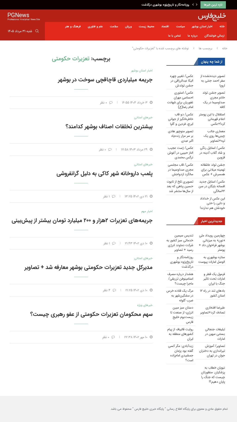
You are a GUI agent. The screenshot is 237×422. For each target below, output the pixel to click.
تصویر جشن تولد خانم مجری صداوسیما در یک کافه (214, 100)
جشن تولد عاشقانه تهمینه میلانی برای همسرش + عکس (213, 169)
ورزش (128, 26)
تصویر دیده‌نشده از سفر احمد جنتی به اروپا (212, 80)
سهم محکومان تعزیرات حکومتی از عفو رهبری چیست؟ (91, 314)
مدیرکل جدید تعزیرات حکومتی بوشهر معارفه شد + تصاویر (89, 267)
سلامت (114, 26)
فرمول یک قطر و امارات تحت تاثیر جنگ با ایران (214, 279)
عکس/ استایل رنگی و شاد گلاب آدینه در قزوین (212, 152)
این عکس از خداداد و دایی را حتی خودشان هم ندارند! (212, 203)
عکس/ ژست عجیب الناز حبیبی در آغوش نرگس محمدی (180, 152)
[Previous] (193, 5)
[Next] (197, 5)
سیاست (180, 26)
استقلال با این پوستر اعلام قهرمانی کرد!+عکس (212, 119)
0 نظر (103, 102)
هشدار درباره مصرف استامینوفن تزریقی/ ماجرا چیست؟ (180, 279)
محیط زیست (146, 26)
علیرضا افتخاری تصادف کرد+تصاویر (212, 310)
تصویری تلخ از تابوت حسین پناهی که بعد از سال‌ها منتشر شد (180, 186)
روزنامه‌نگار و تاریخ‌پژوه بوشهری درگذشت (165, 5)
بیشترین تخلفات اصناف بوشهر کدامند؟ (109, 126)
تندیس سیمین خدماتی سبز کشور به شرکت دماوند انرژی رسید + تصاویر (179, 242)
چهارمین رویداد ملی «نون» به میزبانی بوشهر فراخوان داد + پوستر (212, 242)
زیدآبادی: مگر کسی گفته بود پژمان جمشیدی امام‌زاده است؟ (180, 353)
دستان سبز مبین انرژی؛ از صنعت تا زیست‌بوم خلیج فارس (181, 314)
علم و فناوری (95, 26)
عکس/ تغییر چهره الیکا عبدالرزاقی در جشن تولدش (181, 80)
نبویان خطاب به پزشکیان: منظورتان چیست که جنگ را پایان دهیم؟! (213, 375)
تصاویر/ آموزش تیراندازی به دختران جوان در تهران (212, 350)
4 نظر (106, 290)
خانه (222, 26)
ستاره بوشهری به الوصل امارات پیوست (211, 260)
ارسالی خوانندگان (214, 36)
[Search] (37, 31)
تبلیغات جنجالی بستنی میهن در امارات (215, 334)
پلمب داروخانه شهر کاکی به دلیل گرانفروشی (104, 173)
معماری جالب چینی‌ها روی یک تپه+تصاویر (214, 136)
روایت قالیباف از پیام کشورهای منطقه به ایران (180, 334)
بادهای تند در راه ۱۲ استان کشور (212, 293)
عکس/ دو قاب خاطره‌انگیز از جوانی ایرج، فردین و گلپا (180, 119)
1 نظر (106, 196)
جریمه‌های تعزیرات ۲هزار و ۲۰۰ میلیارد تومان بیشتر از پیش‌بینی (82, 220)
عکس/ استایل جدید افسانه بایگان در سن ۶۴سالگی (212, 186)
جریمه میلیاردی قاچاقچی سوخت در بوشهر (105, 79)
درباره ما (192, 36)
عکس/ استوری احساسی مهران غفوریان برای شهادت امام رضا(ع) (180, 100)
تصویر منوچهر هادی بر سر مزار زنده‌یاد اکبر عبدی (180, 136)
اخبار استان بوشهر (202, 26)
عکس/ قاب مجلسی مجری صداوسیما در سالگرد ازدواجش (180, 169)
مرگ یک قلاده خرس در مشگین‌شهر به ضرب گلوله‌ (179, 295)
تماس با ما (174, 36)
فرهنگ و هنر (73, 26)
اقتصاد (165, 26)
